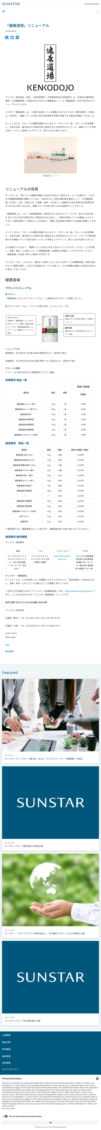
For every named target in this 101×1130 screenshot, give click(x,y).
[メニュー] (4, 11)
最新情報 (6, 1056)
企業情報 (6, 1035)
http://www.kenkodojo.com (78, 591)
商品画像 (9, 651)
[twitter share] (12, 38)
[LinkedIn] (17, 38)
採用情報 (6, 1062)
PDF (7, 645)
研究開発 (6, 1049)
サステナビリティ (10, 1069)
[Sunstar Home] (11, 4)
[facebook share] (6, 38)
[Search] (98, 12)
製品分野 (6, 1042)
